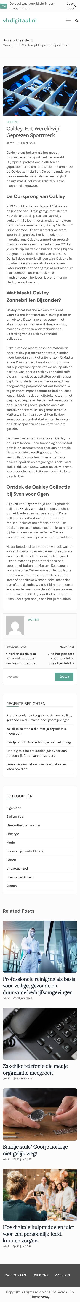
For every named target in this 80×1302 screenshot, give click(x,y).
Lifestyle (13, 122)
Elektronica (15, 816)
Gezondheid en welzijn (23, 825)
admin (10, 143)
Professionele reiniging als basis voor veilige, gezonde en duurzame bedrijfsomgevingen (39, 986)
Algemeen (14, 808)
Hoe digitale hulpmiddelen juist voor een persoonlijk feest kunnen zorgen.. (38, 1234)
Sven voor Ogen (22, 504)
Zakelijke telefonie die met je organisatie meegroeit (35, 1069)
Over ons (40, 1275)
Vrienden (62, 1275)
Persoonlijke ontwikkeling (25, 851)
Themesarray (39, 1297)
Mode (11, 842)
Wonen (12, 886)
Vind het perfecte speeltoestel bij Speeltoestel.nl (61, 658)
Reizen (11, 860)
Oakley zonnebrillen (34, 509)
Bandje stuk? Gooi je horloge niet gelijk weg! (39, 742)
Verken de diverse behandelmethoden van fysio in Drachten (21, 658)
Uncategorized (17, 868)
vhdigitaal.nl (20, 20)
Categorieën (15, 1275)
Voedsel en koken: (20, 877)
